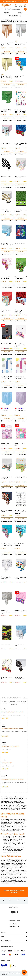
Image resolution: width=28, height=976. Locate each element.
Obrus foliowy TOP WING (19, 77)
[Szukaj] (25, 9)
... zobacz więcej (23, 21)
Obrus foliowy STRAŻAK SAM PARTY (21, 143)
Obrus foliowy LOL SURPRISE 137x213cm (6, 544)
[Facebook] (3, 903)
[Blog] (14, 916)
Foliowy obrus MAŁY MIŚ (20, 644)
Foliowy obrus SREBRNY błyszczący (11, 842)
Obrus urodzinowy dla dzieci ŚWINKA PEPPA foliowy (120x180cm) (20, 111)
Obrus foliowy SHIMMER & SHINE (21, 611)
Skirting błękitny (5, 410)
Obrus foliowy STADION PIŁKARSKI (21, 210)
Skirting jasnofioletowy (20, 410)
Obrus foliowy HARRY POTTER (6, 511)
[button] (15, 5)
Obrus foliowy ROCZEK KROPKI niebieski (6, 377)
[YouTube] (24, 903)
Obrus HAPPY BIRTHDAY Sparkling (20, 678)
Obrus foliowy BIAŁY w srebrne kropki (6, 578)
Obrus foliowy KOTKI (6, 143)
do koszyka (7, 51)
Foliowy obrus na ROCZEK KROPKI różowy (21, 377)
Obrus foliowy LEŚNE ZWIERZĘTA (6, 477)
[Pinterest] (10, 903)
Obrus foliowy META (6, 176)
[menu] (2, 9)
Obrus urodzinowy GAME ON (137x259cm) (21, 277)
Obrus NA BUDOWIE (6, 644)
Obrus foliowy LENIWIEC (21, 477)
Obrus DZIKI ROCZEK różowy (20, 444)
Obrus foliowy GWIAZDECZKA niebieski (7, 244)
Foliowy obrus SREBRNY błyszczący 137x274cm (21, 43)
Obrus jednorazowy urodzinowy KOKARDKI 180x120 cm (20, 512)
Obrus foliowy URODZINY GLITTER (6, 210)
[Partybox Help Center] (14, 929)
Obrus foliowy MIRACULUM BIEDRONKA (18, 311)
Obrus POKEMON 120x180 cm (19, 544)
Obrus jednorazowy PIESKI (5, 310)
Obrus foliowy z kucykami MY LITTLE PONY (20, 345)
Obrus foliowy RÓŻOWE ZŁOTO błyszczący (13, 836)
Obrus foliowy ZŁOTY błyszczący (10, 847)
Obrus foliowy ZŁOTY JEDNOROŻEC (20, 177)
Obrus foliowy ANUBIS (6, 343)
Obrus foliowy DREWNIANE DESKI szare (6, 612)
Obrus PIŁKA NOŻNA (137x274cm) (6, 110)
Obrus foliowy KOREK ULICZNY (20, 578)
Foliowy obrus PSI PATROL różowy (5, 277)
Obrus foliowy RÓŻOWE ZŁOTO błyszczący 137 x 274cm (7, 44)
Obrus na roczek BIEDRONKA (5, 444)
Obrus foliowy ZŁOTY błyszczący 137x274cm (6, 77)
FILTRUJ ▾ (7, 13)
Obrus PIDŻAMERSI (20, 243)
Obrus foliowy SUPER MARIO (6, 678)
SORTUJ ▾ (21, 13)
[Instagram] (17, 903)
